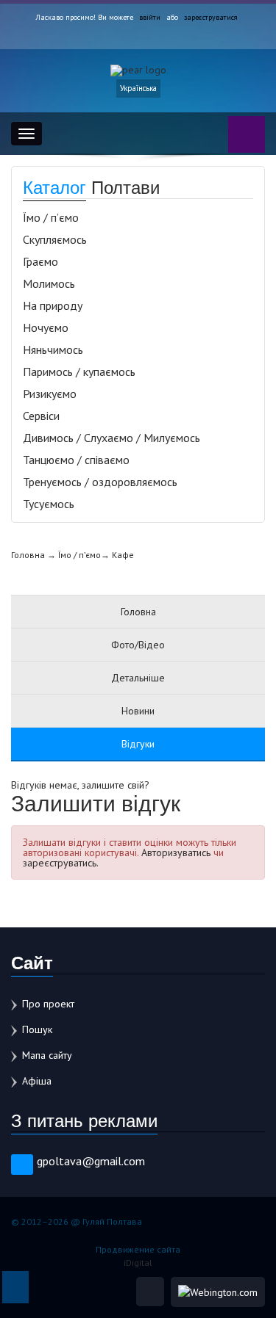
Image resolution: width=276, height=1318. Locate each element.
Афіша (37, 1080)
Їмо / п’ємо (51, 217)
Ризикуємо (50, 393)
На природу (52, 305)
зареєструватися (211, 17)
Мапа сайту (47, 1055)
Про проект (48, 1003)
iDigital (138, 1262)
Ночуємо (45, 327)
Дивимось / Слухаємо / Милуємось (111, 437)
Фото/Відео (138, 644)
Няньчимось (53, 349)
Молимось (49, 283)
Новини (138, 710)
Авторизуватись (175, 852)
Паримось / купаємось (79, 371)
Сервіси (41, 415)
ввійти (149, 17)
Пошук (37, 1029)
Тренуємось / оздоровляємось (100, 481)
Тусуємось (48, 503)
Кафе (123, 554)
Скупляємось (55, 239)
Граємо (40, 261)
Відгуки (138, 743)
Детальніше (138, 677)
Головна (28, 554)
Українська (138, 88)
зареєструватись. (61, 862)
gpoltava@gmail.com (91, 1161)
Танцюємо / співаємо (76, 459)
